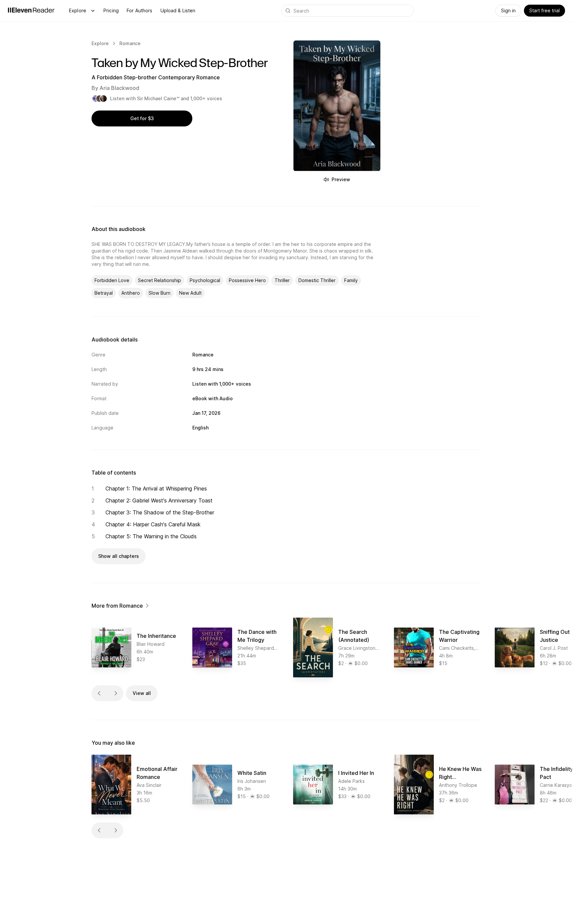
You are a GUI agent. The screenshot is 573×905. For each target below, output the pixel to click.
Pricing (111, 10)
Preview (341, 179)
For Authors (140, 10)
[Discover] (92, 11)
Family (351, 280)
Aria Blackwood (119, 88)
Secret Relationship (159, 280)
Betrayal (104, 293)
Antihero (130, 293)
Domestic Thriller (317, 280)
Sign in (508, 10)
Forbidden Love (112, 280)
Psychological (205, 280)
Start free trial (544, 10)
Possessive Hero (247, 280)
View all (142, 693)
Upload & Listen (178, 10)
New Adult (190, 293)
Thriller (282, 280)
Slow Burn (159, 293)
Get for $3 (142, 118)
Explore (77, 10)
